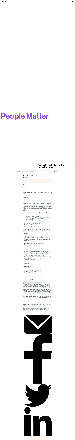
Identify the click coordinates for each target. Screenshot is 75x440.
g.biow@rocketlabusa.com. (43, 297)
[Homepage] (4, 1)
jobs (18, 171)
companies (24, 171)
